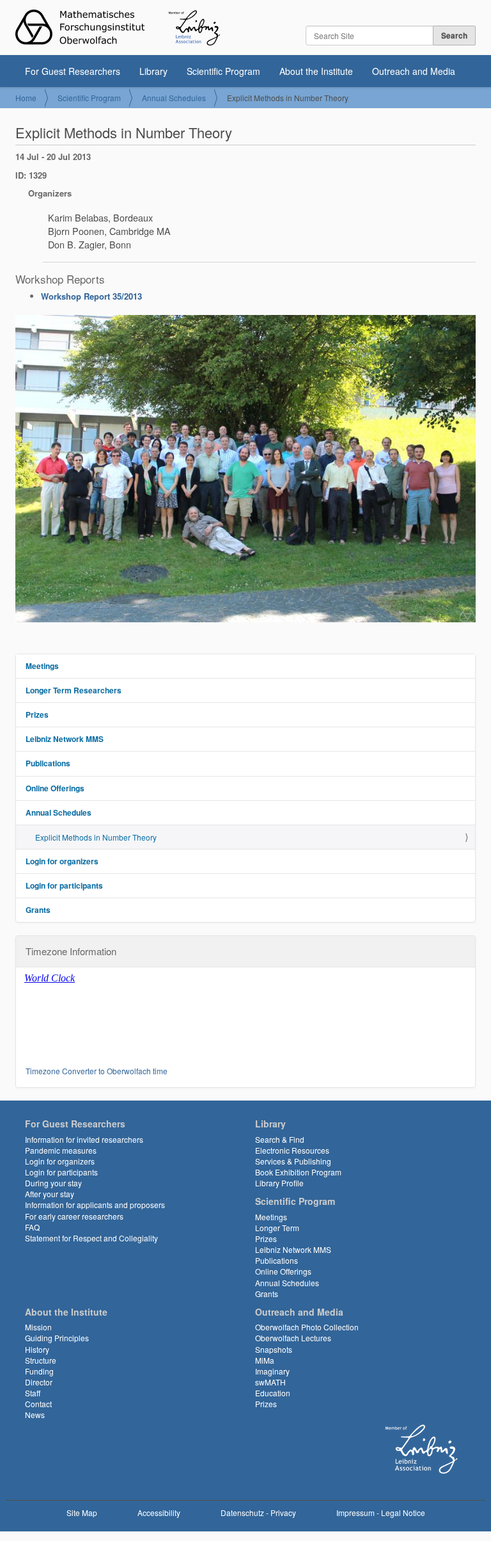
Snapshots (273, 1349)
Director (38, 1381)
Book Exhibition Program (298, 1171)
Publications (48, 763)
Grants (38, 910)
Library (153, 71)
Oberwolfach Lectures (293, 1337)
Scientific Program (223, 71)
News (35, 1414)
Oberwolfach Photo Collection (307, 1326)
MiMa (264, 1360)
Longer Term (277, 1227)
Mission (38, 1326)
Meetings (42, 666)
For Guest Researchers (72, 71)
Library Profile (279, 1182)
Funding (39, 1371)
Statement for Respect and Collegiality (91, 1237)
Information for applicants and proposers (95, 1204)
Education (272, 1392)
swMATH (270, 1381)
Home (25, 97)
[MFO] (117, 27)
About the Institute (316, 71)
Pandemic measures (61, 1150)
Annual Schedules (174, 97)
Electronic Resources (292, 1150)
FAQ (32, 1227)
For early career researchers (74, 1216)
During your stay (53, 1182)
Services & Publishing (293, 1161)
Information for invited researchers (84, 1139)
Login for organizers (62, 861)
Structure (40, 1360)
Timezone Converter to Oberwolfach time (97, 1070)
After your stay (49, 1193)
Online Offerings (55, 788)
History (37, 1349)
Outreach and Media (413, 71)
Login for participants (64, 885)
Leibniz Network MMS (65, 739)
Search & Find (279, 1139)
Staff (32, 1392)
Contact (38, 1403)
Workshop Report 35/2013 (91, 296)
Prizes (37, 714)
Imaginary (272, 1371)
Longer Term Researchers (73, 690)
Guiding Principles (57, 1337)
